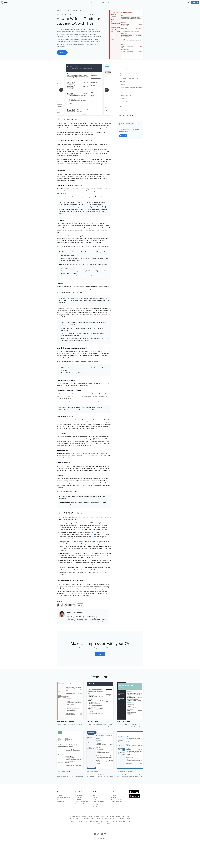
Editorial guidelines (116, 802)
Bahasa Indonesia (75, 816)
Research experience (125, 95)
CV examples (78, 797)
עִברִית (128, 821)
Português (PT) (114, 818)
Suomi (129, 818)
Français (128, 816)
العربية (90, 823)
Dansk (84, 816)
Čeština (92, 821)
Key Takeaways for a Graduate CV (127, 115)
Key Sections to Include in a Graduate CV (129, 73)
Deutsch (90, 816)
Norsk (92, 818)
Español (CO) (120, 816)
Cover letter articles (80, 804)
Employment (123, 98)
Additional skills (124, 101)
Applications (60, 802)
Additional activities (125, 104)
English (96, 816)
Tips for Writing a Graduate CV (127, 111)
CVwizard (102, 838)
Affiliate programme (117, 799)
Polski (98, 818)
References (123, 107)
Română (122, 818)
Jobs (58, 799)
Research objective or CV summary (129, 78)
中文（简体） (98, 823)
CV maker (59, 795)
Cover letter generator (63, 797)
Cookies (95, 806)
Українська (122, 821)
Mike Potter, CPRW (67, 15)
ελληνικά (99, 821)
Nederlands (85, 818)
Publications (123, 84)
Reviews (113, 797)
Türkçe (86, 821)
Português (104, 818)
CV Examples (60, 10)
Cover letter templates (81, 802)
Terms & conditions (98, 802)
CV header (122, 76)
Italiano (71, 818)
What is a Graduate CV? (125, 69)
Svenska (72, 821)
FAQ (109, 3)
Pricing (101, 3)
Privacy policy (97, 804)
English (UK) (104, 816)
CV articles (78, 799)
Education (122, 81)
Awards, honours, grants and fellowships (131, 87)
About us (113, 795)
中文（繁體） (107, 823)
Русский (114, 821)
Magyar (77, 818)
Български (107, 821)
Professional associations (126, 90)
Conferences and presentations (128, 92)
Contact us (96, 797)
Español (112, 816)
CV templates (79, 795)
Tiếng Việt (79, 821)
